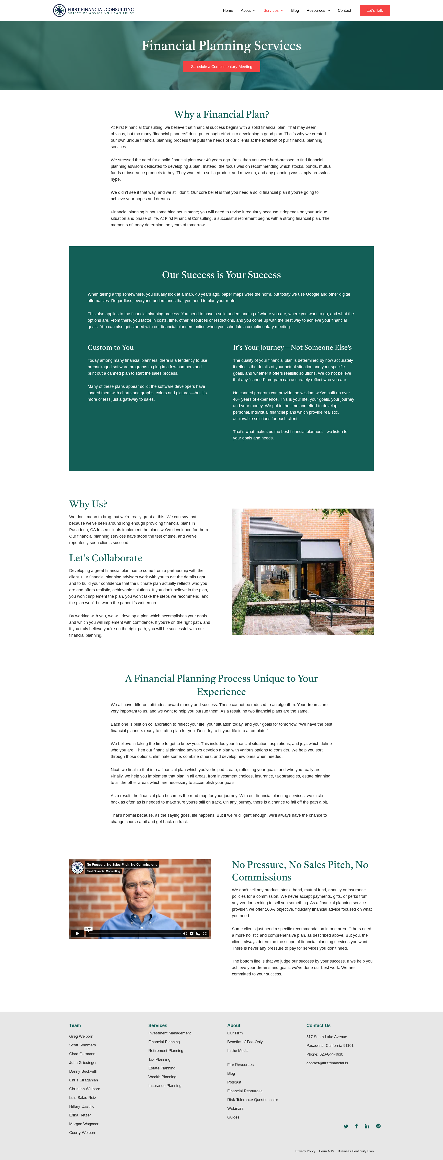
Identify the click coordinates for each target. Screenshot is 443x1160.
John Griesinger (83, 1062)
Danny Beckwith (83, 1071)
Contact (344, 10)
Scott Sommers (82, 1045)
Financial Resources (245, 1091)
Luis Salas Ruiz (82, 1097)
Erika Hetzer (80, 1115)
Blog (295, 10)
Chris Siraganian (83, 1080)
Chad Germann (82, 1054)
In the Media (237, 1050)
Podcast (234, 1082)
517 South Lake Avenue (326, 1037)
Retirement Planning (165, 1050)
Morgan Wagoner (84, 1124)
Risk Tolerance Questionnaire (252, 1100)
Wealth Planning (162, 1077)
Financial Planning (164, 1042)
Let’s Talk (375, 10)
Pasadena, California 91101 (329, 1045)
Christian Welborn (84, 1089)
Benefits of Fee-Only (245, 1042)
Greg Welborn (81, 1036)
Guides (233, 1117)
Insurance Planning (164, 1085)
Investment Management (169, 1033)
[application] (253, 10)
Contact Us (318, 1025)
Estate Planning (161, 1068)
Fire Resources (240, 1065)
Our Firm (235, 1033)
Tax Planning (159, 1059)
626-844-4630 (331, 1054)
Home (228, 10)
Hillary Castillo (81, 1106)
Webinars (235, 1108)
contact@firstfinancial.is (327, 1063)
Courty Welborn (82, 1133)
